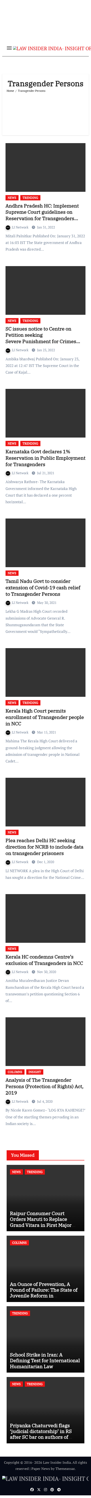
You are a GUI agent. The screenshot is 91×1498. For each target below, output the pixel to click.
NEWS (12, 198)
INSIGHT (34, 1072)
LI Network (20, 227)
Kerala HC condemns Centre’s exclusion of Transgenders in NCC (44, 959)
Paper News (40, 1468)
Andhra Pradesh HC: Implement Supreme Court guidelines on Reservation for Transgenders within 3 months (42, 215)
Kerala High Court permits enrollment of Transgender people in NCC (45, 716)
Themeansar (65, 1468)
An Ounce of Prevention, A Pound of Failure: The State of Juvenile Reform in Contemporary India (44, 1293)
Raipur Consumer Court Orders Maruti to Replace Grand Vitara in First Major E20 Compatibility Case (41, 1222)
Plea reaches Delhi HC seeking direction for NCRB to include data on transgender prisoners (44, 846)
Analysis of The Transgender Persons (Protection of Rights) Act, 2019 (44, 1086)
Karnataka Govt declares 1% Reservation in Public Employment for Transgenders (45, 457)
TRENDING (30, 198)
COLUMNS (15, 1072)
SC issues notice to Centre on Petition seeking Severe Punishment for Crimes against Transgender (41, 338)
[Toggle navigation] (9, 48)
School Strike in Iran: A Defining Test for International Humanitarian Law (45, 1360)
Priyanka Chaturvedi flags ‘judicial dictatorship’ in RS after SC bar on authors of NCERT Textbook (41, 1434)
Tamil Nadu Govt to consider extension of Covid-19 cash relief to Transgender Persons (43, 587)
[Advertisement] (45, 112)
